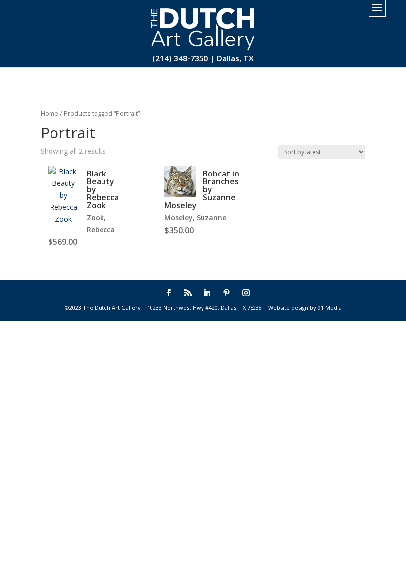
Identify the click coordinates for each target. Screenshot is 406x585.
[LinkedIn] (207, 293)
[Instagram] (246, 293)
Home (49, 113)
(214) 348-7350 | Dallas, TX (203, 58)
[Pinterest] (226, 293)
